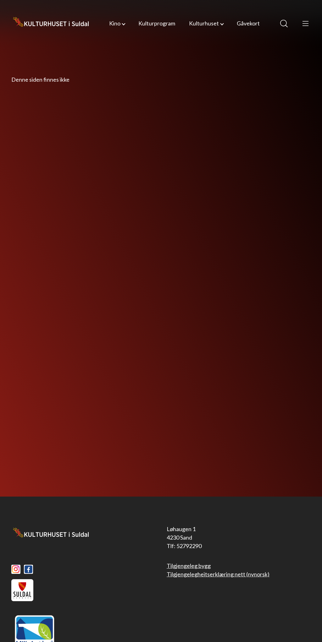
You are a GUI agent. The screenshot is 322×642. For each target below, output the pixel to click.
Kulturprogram (156, 23)
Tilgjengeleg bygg (189, 565)
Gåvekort (248, 23)
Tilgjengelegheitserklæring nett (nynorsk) (218, 574)
